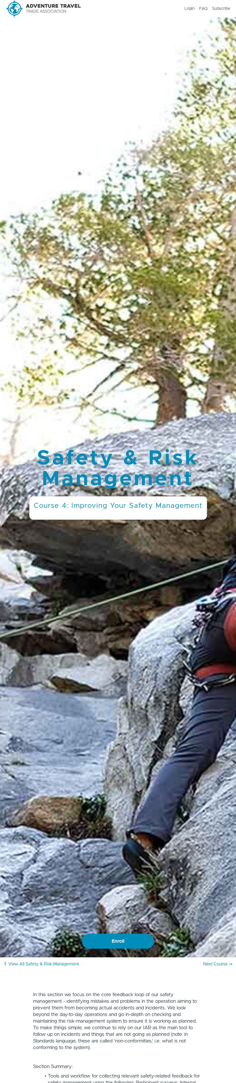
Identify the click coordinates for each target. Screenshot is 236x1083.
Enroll (118, 941)
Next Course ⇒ (218, 964)
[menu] (205, 9)
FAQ (203, 9)
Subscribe (221, 9)
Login (189, 9)
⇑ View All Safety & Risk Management (41, 964)
